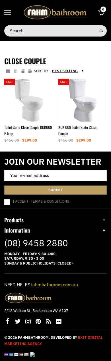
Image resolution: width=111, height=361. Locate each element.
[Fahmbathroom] (55, 12)
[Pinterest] (38, 322)
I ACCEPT (41, 201)
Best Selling (65, 70)
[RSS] (48, 322)
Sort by (41, 71)
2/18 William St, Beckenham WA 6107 (36, 310)
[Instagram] (28, 322)
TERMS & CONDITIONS (50, 201)
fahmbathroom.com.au (54, 284)
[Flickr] (59, 322)
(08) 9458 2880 (36, 243)
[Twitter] (18, 322)
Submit (55, 189)
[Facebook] (7, 322)
